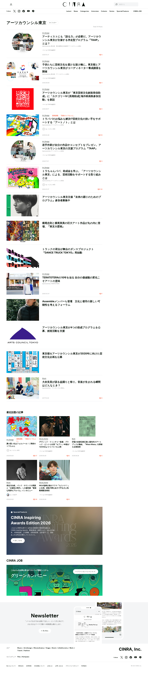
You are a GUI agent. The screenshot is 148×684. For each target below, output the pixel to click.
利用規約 (84, 666)
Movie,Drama (39, 648)
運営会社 (21, 666)
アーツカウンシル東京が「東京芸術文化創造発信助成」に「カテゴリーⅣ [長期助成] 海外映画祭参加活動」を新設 (71, 96)
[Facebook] (23, 11)
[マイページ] (11, 4)
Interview (95, 11)
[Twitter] (14, 11)
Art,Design (28, 648)
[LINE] (33, 11)
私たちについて (11, 666)
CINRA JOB (137, 11)
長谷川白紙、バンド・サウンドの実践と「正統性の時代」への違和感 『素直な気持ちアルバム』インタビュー (21, 488)
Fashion (27, 650)
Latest (68, 11)
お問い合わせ (59, 666)
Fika (18, 656)
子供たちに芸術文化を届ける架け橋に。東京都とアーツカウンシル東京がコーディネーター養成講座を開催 (71, 68)
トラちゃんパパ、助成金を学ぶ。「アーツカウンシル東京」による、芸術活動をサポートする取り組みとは (71, 174)
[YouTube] (28, 11)
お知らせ (49, 666)
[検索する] (116, 4)
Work (71, 648)
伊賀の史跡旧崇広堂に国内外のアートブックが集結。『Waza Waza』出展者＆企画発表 (87, 444)
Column (104, 11)
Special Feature (123, 11)
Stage (48, 648)
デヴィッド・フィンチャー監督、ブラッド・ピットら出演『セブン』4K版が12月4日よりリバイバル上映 (54, 444)
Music (19, 648)
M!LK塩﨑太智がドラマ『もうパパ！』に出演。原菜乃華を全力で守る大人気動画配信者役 (54, 488)
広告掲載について (39, 666)
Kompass (25, 656)
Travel (19, 650)
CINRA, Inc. (130, 649)
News (76, 11)
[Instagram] (19, 11)
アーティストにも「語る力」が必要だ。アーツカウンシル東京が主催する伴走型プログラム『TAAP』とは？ (71, 40)
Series (111, 11)
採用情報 (28, 666)
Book (54, 648)
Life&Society (63, 648)
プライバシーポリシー (72, 666)
